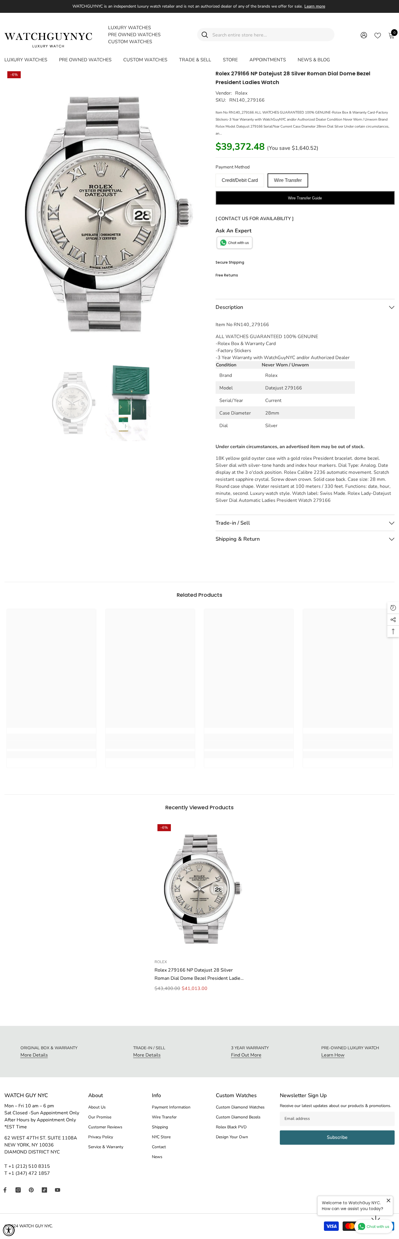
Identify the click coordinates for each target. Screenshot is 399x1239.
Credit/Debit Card (240, 180)
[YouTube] (57, 1190)
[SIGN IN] (363, 35)
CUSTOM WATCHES (130, 42)
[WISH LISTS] (377, 35)
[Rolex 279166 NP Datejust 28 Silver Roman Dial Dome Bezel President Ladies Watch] (199, 888)
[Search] (265, 34)
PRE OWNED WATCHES (134, 35)
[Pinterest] (31, 1190)
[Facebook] (5, 1190)
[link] (51, 745)
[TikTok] (44, 1190)
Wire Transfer (288, 180)
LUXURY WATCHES (129, 28)
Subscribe (337, 1137)
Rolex (241, 93)
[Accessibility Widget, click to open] (9, 1230)
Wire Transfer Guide (305, 198)
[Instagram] (18, 1190)
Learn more (314, 6)
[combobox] (271, 34)
